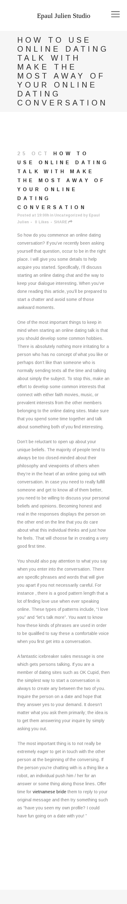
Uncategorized (68, 215)
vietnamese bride (49, 791)
